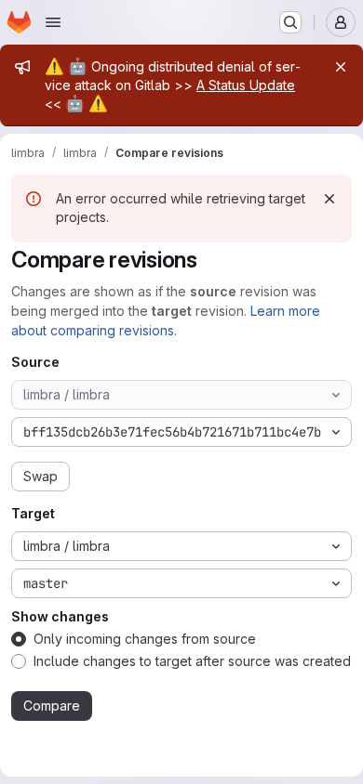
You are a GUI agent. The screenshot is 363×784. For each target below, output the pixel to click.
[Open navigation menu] (53, 22)
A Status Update (245, 85)
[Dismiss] (329, 199)
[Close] (340, 67)
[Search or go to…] (290, 22)
